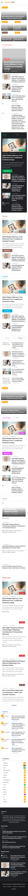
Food (4, 787)
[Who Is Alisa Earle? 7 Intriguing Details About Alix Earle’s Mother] (6, 750)
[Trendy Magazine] (10, 2)
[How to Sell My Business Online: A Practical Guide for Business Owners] (3, 104)
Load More (14, 705)
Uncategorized (6, 780)
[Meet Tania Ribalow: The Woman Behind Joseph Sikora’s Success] (6, 734)
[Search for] (26, 3)
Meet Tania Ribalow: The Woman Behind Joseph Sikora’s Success (18, 733)
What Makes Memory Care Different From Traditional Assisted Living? (13, 17)
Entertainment (6, 770)
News (4, 789)
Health (4, 777)
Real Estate (6, 782)
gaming (5, 792)
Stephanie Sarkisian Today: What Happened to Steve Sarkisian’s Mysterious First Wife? (18, 726)
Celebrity (5, 763)
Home (4, 886)
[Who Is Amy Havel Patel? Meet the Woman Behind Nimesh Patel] (6, 718)
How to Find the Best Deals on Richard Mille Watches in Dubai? (18, 379)
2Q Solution (5, 625)
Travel (17, 134)
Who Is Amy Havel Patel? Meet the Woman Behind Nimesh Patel (18, 717)
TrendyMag (13, 884)
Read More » (7, 171)
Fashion (17, 32)
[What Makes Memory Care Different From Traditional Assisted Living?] (14, 13)
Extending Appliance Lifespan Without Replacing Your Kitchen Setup (18, 89)
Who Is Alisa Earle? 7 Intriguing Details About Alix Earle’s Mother (18, 749)
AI (3, 796)
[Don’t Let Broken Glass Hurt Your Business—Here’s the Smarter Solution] (7, 36)
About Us (15, 886)
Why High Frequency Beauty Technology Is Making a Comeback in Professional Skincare (19, 79)
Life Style (5, 7)
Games (5, 794)
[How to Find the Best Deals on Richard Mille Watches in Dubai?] (20, 36)
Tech (4, 767)
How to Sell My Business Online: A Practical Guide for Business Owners (17, 108)
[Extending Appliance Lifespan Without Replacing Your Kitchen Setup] (20, 25)
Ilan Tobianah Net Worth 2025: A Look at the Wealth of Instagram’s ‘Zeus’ (18, 742)
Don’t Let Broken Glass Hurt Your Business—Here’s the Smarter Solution (18, 98)
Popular (20, 338)
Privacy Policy (22, 886)
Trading (5, 801)
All (18, 44)
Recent (7, 338)
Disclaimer (14, 889)
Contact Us (9, 886)
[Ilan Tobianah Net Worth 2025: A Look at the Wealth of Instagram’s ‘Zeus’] (6, 741)
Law (4, 799)
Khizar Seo (7, 71)
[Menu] (2, 3)
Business (5, 32)
